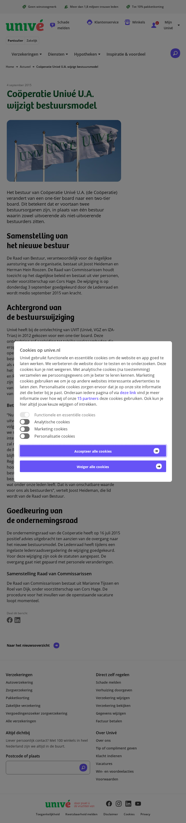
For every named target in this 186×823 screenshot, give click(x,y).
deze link (128, 392)
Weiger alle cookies (93, 466)
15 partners (88, 398)
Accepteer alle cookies (93, 451)
